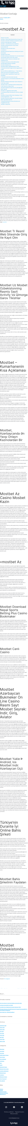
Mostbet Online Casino (4, 1069)
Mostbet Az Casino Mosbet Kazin (8, 48)
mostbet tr (2, 1074)
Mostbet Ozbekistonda (6, 65)
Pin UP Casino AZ (3, 1078)
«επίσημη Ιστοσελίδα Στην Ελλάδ (6, 1005)
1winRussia (2, 1061)
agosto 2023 (2, 1029)
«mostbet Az (3, 50)
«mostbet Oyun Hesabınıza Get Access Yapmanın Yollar (10, 1007)
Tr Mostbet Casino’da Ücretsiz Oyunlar (9, 77)
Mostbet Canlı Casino (5, 54)
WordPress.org (3, 1094)
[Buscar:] (14, 993)
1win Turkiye (2, 1057)
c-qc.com (5, 222)
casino (1, 1065)
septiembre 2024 (3, 1025)
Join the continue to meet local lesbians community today (11, 1003)
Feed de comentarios (4, 1093)
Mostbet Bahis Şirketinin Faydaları (8, 63)
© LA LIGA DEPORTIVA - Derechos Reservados (14, 1102)
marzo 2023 (2, 1039)
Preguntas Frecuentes (19, 1111)
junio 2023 (2, 1033)
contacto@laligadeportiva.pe (14, 1118)
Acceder (1, 1090)
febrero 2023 (2, 1041)
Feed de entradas (3, 1091)
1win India (2, 1053)
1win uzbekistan (3, 1059)
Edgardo (1, 18)
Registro (1, 1089)
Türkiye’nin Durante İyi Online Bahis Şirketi (10, 62)
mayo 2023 (2, 1035)
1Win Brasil (2, 1049)
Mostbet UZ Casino (3, 1076)
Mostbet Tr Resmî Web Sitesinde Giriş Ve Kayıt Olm (12, 39)
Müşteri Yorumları (5, 37)
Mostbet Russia (3, 1072)
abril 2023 (2, 1037)
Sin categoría (7, 978)
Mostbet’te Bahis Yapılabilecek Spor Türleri (10, 66)
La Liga (3, 6)
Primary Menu (24, 8)
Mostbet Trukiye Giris (5, 104)
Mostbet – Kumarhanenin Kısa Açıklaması (10, 43)
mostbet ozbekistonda (4, 1071)
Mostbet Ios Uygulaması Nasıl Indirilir (9, 90)
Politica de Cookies (14, 1113)
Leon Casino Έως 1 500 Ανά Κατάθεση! (7, 1012)
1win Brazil (2, 1051)
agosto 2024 (2, 1027)
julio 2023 (2, 1031)
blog (1, 1063)
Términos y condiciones (8, 1111)
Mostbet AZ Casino (3, 1067)
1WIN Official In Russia (4, 1055)
